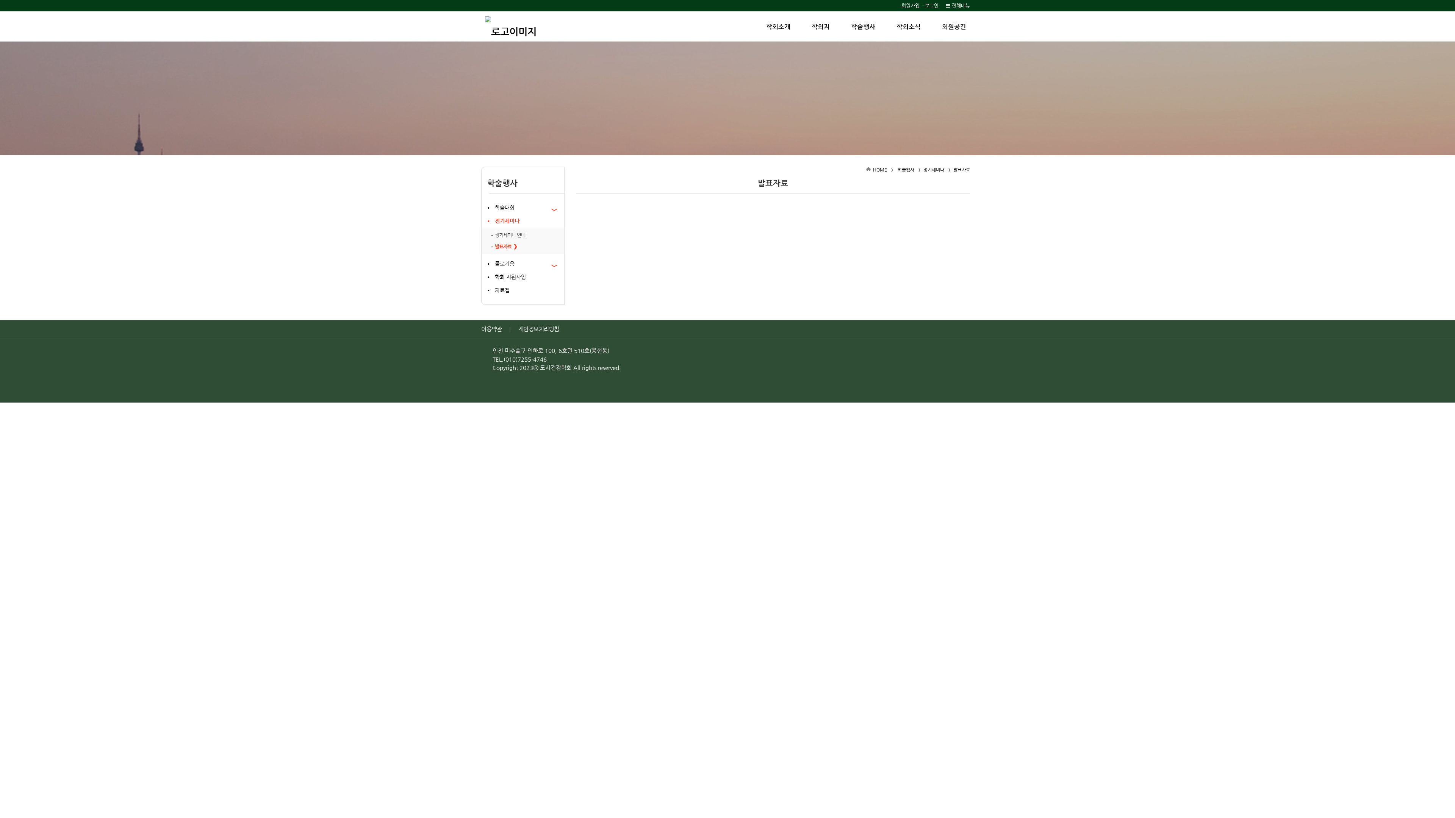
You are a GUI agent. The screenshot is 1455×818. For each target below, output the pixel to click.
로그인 (932, 5)
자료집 (502, 290)
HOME (880, 169)
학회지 (821, 26)
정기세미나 (507, 221)
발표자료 (503, 246)
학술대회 (505, 207)
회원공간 (954, 26)
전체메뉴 (961, 5)
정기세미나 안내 (510, 235)
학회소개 (778, 26)
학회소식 (908, 26)
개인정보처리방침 (538, 329)
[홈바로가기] (511, 26)
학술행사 (863, 26)
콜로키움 (505, 264)
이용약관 (491, 329)
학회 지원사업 (510, 277)
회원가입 (910, 5)
